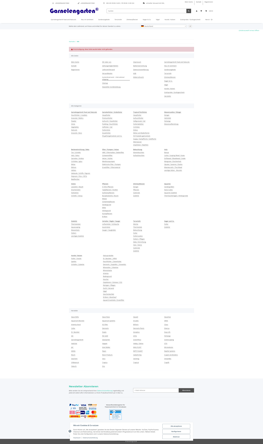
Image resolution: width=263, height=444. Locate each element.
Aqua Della (75, 317)
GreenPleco (137, 340)
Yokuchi (74, 366)
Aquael (135, 317)
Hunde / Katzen (170, 20)
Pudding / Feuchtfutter (110, 124)
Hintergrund (106, 211)
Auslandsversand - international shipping (113, 78)
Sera (103, 359)
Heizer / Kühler (107, 158)
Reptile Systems (169, 351)
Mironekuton (168, 347)
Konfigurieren (176, 431)
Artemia (105, 273)
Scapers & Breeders (171, 355)
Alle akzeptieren (176, 426)
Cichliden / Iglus (76, 161)
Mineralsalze (107, 270)
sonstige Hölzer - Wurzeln (173, 170)
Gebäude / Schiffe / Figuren (80, 173)
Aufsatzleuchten (138, 155)
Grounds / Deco (76, 133)
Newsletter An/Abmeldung (111, 87)
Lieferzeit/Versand (108, 70)
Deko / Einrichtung (139, 242)
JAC (72, 347)
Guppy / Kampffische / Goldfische (144, 139)
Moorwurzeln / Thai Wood (173, 167)
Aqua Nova (106, 317)
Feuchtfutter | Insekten (79, 115)
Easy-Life (167, 332)
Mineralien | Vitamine (110, 267)
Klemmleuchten (138, 152)
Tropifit (166, 362)
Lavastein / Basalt (77, 187)
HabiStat (74, 343)
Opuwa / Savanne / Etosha (173, 164)
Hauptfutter (106, 115)
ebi (72, 336)
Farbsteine (74, 193)
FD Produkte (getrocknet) (141, 136)
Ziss (103, 366)
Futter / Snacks (76, 258)
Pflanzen (136, 190)
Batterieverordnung (140, 66)
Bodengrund (107, 276)
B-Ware (104, 216)
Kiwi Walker (106, 347)
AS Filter (105, 324)
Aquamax (167, 317)
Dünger (166, 115)
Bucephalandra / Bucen (110, 196)
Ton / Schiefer (76, 152)
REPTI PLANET (138, 351)
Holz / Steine (137, 245)
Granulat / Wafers (77, 118)
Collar (73, 328)
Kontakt (198, 2)
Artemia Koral (76, 324)
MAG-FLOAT (137, 347)
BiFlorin (135, 324)
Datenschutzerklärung (90, 438)
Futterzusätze (138, 236)
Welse (73, 164)
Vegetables (75, 127)
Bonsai (166, 152)
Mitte (104, 208)
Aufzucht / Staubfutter (110, 121)
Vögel (158, 20)
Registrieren (209, 2)
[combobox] (163, 26)
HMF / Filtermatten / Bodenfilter (113, 152)
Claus (166, 324)
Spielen (73, 261)
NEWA (73, 351)
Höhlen (73, 170)
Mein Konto (189, 2)
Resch (73, 355)
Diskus (135, 130)
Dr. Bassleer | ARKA (110, 258)
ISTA (165, 343)
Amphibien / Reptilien (140, 145)
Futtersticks (106, 130)
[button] (196, 10)
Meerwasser (137, 142)
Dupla (104, 332)
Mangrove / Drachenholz (172, 161)
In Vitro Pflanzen (107, 187)
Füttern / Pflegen (139, 239)
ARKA (166, 321)
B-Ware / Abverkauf (109, 297)
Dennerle (105, 328)
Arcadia (135, 321)
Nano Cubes (168, 190)
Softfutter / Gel (107, 127)
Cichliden (136, 127)
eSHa (135, 336)
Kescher (106, 279)
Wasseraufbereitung (171, 124)
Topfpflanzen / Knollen (110, 190)
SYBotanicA (75, 362)
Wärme (135, 224)
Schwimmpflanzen (108, 202)
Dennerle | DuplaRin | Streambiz (114, 264)
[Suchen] (188, 11)
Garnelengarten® (77, 340)
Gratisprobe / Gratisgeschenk (190, 20)
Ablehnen (176, 437)
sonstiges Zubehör (77, 236)
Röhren (73, 167)
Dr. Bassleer (75, 332)
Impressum (77, 438)
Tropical (136, 362)
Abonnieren (186, 390)
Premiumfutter (107, 118)
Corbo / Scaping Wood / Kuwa (174, 155)
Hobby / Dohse (138, 343)
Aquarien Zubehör (170, 193)
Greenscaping (169, 340)
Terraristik (118, 20)
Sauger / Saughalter (109, 230)
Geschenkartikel (108, 294)
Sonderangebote (104, 20)
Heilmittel (167, 118)
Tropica (104, 362)
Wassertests (75, 230)
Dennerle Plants (138, 328)
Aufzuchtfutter (138, 118)
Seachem (74, 359)
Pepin (104, 351)
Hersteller (167, 96)
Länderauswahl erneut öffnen (249, 30)
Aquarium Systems (108, 321)
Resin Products (107, 355)
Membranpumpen (108, 161)
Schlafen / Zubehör (77, 264)
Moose (104, 199)
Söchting (136, 359)
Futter (135, 233)
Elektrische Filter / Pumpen (111, 164)
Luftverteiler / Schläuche (110, 224)
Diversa (166, 328)
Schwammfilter (107, 155)
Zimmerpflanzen (132, 20)
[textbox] (163, 26)
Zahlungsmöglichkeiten (110, 66)
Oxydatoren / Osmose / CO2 (112, 282)
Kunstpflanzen (107, 214)
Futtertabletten (138, 124)
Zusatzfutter (106, 133)
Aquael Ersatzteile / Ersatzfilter (113, 300)
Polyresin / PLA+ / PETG (79, 176)
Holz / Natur (75, 155)
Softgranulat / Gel (139, 121)
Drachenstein (75, 190)
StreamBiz (167, 359)
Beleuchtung (137, 230)
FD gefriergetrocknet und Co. (112, 136)
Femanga (167, 121)
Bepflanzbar (75, 179)
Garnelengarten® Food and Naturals (63, 20)
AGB (134, 73)
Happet (104, 343)
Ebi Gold (105, 336)
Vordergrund (106, 205)
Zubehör (136, 196)
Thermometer (76, 224)
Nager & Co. (147, 20)
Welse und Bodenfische (141, 133)
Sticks (73, 124)
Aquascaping (75, 227)
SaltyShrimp (137, 355)
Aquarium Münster (77, 321)
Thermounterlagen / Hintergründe (176, 196)
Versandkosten (107, 73)
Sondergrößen (169, 187)
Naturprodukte (108, 255)
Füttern (73, 233)
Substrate (136, 193)
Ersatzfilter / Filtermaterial (111, 167)
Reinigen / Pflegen (109, 285)
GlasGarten (106, 340)
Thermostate (137, 227)
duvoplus (136, 332)
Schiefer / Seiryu (76, 196)
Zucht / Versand (108, 288)
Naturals (74, 130)
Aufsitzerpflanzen (108, 193)
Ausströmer (106, 227)
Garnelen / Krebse (77, 158)
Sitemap (105, 83)
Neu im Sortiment (87, 20)
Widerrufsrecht (138, 77)
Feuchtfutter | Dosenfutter (112, 261)
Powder (73, 121)
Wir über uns (106, 62)
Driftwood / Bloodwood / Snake (174, 158)
